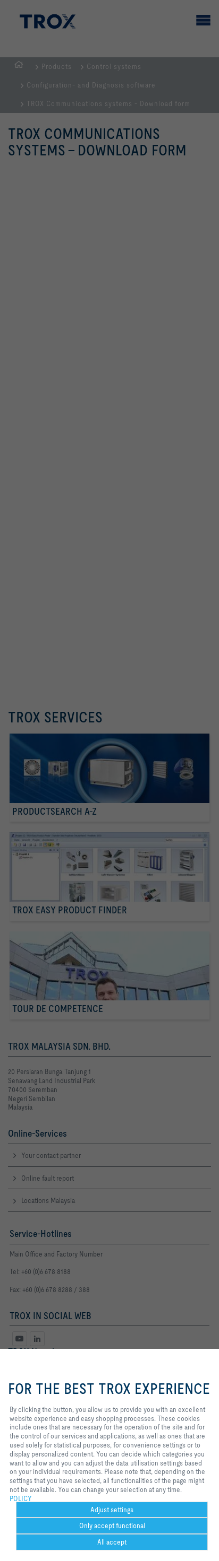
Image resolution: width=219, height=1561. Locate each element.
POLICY (21, 1498)
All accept (112, 1542)
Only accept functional (112, 1525)
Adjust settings (111, 1509)
